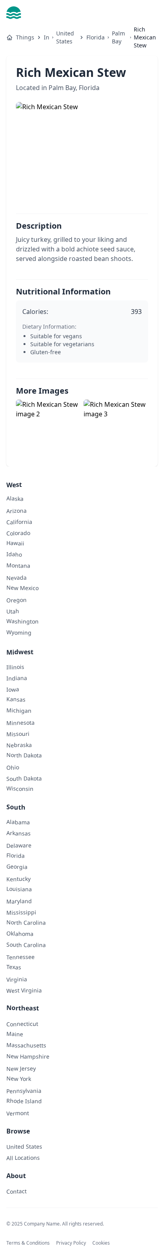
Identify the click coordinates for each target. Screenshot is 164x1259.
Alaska (14, 498)
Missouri (17, 734)
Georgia (16, 866)
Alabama (18, 822)
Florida (95, 37)
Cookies (101, 1242)
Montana (18, 565)
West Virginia (24, 990)
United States (65, 37)
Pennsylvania (23, 1091)
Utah (12, 611)
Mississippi (21, 912)
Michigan (18, 710)
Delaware (18, 845)
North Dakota (24, 755)
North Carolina (26, 922)
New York (18, 1079)
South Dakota (24, 778)
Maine (14, 1033)
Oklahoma (19, 933)
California (19, 522)
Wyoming (18, 632)
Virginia (16, 979)
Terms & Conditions (28, 1242)
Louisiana (19, 889)
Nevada (16, 577)
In (46, 37)
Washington (22, 621)
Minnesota (20, 723)
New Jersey (21, 1069)
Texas (13, 967)
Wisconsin (19, 788)
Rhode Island (24, 1101)
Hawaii (15, 543)
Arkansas (18, 833)
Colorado (18, 533)
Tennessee (20, 957)
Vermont (17, 1113)
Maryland (19, 901)
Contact (16, 1191)
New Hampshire (27, 1056)
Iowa (12, 689)
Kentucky (18, 879)
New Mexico (22, 588)
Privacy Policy (71, 1242)
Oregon (16, 600)
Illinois (15, 667)
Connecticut (22, 1024)
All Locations (23, 1158)
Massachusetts (26, 1045)
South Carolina (26, 945)
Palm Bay (118, 37)
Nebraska (19, 745)
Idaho (14, 554)
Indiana (16, 678)
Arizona (16, 510)
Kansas (15, 699)
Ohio (12, 767)
